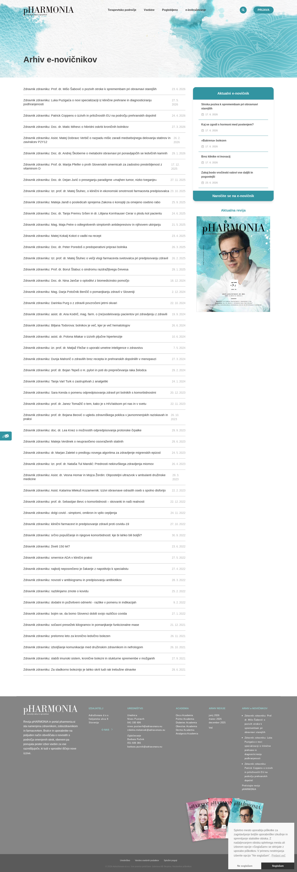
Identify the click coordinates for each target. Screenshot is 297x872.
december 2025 (217, 722)
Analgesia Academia (187, 733)
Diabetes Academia (186, 722)
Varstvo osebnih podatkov (147, 860)
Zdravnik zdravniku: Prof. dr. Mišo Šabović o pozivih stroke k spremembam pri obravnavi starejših (258, 723)
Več (211, 727)
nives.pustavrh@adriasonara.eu (144, 726)
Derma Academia (185, 730)
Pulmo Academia (185, 719)
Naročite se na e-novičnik (233, 196)
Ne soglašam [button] (244, 865)
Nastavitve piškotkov (181, 866)
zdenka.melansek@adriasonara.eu (146, 730)
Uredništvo (125, 860)
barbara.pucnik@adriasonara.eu (144, 746)
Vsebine (149, 9)
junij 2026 (214, 715)
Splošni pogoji (170, 860)
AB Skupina (165, 866)
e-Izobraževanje (195, 9)
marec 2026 (215, 719)
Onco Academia (184, 715)
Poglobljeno (170, 9)
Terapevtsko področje (122, 9)
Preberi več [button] (278, 855)
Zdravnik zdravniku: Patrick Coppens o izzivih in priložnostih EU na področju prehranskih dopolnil (259, 772)
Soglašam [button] (278, 865)
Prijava (264, 9)
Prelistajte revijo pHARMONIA (251, 787)
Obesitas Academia (186, 726)
